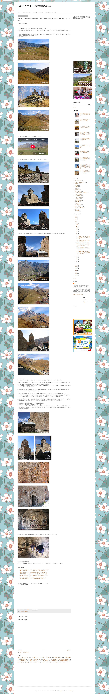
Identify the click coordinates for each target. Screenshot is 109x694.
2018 (76, 266)
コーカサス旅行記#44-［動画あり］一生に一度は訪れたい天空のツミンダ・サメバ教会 (83, 249)
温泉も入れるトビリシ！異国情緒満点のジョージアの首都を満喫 (33, 572)
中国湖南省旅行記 (64, 660)
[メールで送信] (32, 610)
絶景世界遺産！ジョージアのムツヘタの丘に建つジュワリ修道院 (33, 573)
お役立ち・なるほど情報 (40, 657)
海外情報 (23, 659)
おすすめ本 (20, 662)
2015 (76, 271)
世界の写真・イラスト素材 (38, 12)
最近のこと (37, 659)
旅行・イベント (23, 657)
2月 (77, 261)
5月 (77, 256)
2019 (76, 265)
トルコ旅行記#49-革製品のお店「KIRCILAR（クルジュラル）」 (85, 139)
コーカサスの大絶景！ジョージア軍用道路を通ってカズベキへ (33, 578)
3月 (77, 259)
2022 (76, 219)
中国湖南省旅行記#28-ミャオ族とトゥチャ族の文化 (85, 152)
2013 (76, 275)
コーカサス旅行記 (24, 611)
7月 (77, 233)
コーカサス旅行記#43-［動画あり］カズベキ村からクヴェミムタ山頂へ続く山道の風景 (83, 252)
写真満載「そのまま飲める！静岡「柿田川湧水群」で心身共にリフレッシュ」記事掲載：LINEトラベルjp (83, 245)
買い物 (26, 662)
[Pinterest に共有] (37, 610)
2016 (76, 270)
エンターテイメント (42, 662)
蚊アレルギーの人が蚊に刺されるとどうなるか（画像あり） (85, 114)
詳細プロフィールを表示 (78, 294)
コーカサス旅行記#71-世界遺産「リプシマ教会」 (85, 120)
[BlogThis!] (33, 610)
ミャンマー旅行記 (44, 660)
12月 (77, 224)
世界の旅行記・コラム (26, 12)
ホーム (19, 12)
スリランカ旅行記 (33, 660)
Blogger (71, 690)
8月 (77, 231)
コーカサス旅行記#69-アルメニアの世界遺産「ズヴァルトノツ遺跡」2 (85, 171)
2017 (76, 268)
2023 (76, 217)
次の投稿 (19, 650)
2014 (76, 273)
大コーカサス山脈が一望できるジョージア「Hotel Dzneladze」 (33, 577)
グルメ (30, 659)
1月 (77, 262)
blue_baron (60, 690)
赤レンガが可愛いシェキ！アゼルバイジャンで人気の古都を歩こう (34, 570)
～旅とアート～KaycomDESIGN (34, 5)
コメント (86, 302)
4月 (77, 257)
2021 (76, 221)
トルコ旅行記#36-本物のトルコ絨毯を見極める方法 (85, 127)
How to (60, 662)
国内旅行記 (57, 657)
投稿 (85, 300)
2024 (76, 216)
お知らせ (68, 657)
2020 (76, 223)
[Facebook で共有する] (36, 610)
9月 (77, 229)
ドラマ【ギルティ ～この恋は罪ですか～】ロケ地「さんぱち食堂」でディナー (83, 237)
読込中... (75, 107)
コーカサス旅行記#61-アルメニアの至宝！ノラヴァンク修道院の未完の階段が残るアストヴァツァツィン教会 (85, 166)
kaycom (76, 283)
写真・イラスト (47, 659)
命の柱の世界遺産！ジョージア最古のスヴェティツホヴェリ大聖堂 (34, 575)
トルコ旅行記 (54, 660)
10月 (77, 227)
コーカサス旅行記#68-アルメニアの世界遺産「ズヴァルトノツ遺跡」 (85, 158)
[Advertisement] (28, 595)
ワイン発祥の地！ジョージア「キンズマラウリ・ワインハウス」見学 (34, 569)
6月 (77, 234)
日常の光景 (64, 662)
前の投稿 (68, 650)
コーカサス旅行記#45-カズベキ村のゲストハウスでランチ (83, 241)
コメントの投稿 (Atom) (24, 652)
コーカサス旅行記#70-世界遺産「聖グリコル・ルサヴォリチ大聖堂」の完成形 (85, 133)
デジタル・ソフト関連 (53, 662)
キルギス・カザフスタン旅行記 (60, 659)
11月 (77, 226)
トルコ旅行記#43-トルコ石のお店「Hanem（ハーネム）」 (85, 146)
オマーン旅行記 (33, 662)
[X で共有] (34, 610)
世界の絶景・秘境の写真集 (50, 12)
